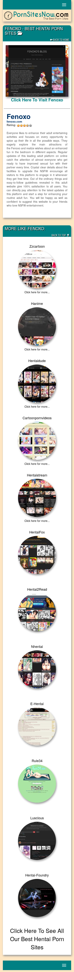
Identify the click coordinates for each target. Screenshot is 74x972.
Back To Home (61, 39)
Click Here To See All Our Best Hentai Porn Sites (37, 938)
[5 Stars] (30, 125)
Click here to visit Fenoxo (37, 100)
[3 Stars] (24, 125)
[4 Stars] (27, 125)
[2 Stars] (21, 125)
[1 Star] (18, 125)
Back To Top (59, 235)
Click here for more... (37, 292)
